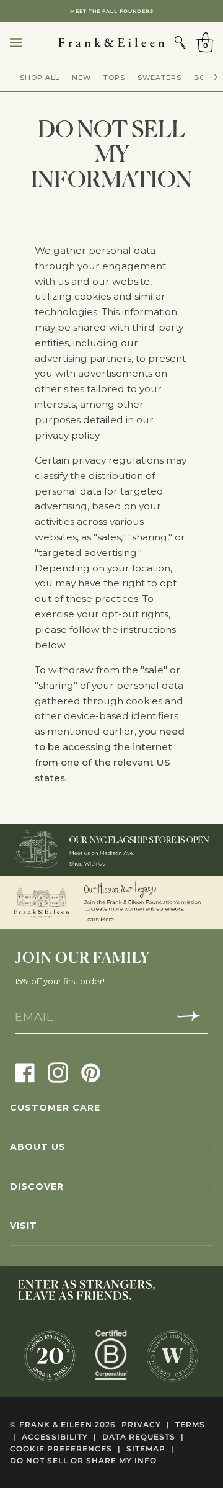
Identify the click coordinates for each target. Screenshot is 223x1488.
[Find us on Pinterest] (91, 1071)
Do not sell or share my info (83, 1460)
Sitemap (150, 1448)
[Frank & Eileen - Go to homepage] (111, 42)
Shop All (39, 77)
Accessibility (59, 1436)
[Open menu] (28, 42)
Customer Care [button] (55, 1107)
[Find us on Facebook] (25, 1071)
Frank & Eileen (55, 1424)
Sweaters (159, 77)
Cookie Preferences (65, 1448)
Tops (114, 77)
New (81, 77)
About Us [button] (38, 1146)
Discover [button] (37, 1186)
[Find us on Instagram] (58, 1071)
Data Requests (143, 1436)
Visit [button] (23, 1225)
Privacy (145, 1424)
